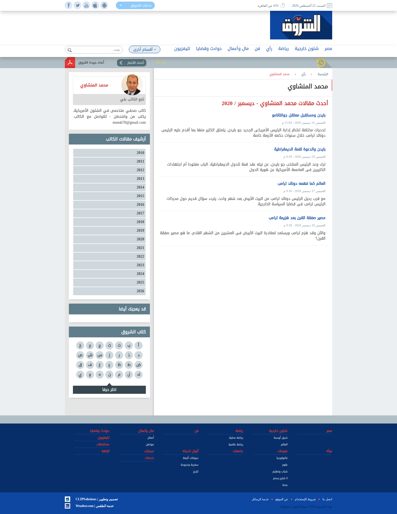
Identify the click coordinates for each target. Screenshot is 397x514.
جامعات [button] (238, 451)
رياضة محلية (236, 437)
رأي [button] (269, 48)
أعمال (150, 437)
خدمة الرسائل (260, 499)
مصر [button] (328, 48)
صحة (285, 485)
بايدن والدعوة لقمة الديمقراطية (299, 149)
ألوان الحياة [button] (190, 451)
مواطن (150, 444)
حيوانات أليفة (190, 458)
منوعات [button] (283, 451)
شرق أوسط (281, 437)
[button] (158, 62)
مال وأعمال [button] (238, 48)
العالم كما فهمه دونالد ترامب (301, 183)
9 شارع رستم (280, 478)
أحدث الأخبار (135, 63)
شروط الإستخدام (305, 499)
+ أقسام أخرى (144, 49)
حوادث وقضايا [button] (209, 48)
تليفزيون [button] (182, 48)
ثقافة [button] (105, 451)
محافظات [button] (102, 444)
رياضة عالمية (235, 444)
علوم (285, 464)
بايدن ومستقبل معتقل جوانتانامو (298, 115)
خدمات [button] (149, 458)
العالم (284, 444)
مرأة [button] (329, 451)
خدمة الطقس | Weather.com (95, 506)
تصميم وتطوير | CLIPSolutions (97, 499)
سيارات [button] (149, 451)
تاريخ (195, 471)
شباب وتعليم (280, 471)
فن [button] (257, 48)
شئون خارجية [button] (307, 48)
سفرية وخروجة (189, 464)
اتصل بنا (327, 499)
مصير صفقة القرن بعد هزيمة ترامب (297, 218)
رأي (303, 74)
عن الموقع (281, 499)
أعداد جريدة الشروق (91, 62)
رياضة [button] (283, 48)
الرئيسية (323, 74)
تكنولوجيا (282, 458)
